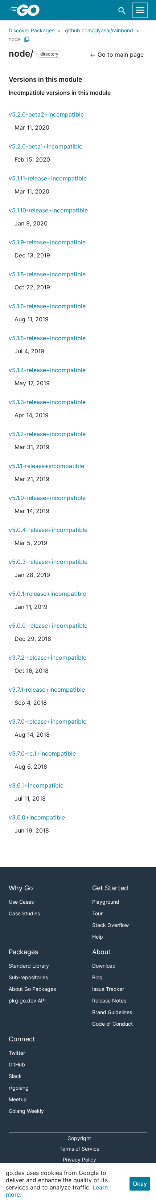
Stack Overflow (110, 925)
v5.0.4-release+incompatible (48, 529)
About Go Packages (32, 989)
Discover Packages (31, 30)
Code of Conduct (112, 1024)
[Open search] (122, 10)
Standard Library (29, 966)
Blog (97, 977)
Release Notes (109, 1000)
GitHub (17, 1064)
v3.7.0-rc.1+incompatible (42, 753)
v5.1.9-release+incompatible (47, 242)
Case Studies (24, 913)
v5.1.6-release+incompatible (47, 306)
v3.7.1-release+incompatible (47, 689)
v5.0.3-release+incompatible (48, 561)
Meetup (18, 1099)
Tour (97, 913)
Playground (105, 902)
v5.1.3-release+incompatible (47, 402)
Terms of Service (79, 1149)
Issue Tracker (108, 989)
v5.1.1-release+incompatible (46, 465)
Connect (22, 1039)
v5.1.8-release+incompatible (47, 274)
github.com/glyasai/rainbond (99, 30)
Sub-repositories (28, 977)
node (15, 39)
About (101, 952)
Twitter (17, 1053)
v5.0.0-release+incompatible (48, 625)
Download (104, 966)
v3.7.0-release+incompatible (47, 721)
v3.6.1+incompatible (36, 785)
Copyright (79, 1138)
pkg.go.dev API (27, 1000)
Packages (23, 952)
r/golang (19, 1088)
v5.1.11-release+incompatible (48, 178)
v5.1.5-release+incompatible (47, 338)
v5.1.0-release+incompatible (47, 497)
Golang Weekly (26, 1111)
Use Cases (21, 902)
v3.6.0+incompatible (37, 817)
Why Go (21, 888)
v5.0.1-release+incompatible (47, 593)
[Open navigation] (140, 10)
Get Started (110, 888)
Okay (140, 1183)
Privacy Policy (79, 1159)
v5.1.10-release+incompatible (48, 210)
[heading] (31, 10)
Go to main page (120, 54)
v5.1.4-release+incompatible (47, 370)
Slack (15, 1076)
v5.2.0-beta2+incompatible (46, 114)
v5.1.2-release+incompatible (47, 434)
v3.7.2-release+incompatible (47, 657)
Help (97, 936)
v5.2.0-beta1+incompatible (45, 146)
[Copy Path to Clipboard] (27, 39)
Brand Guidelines (112, 1012)
